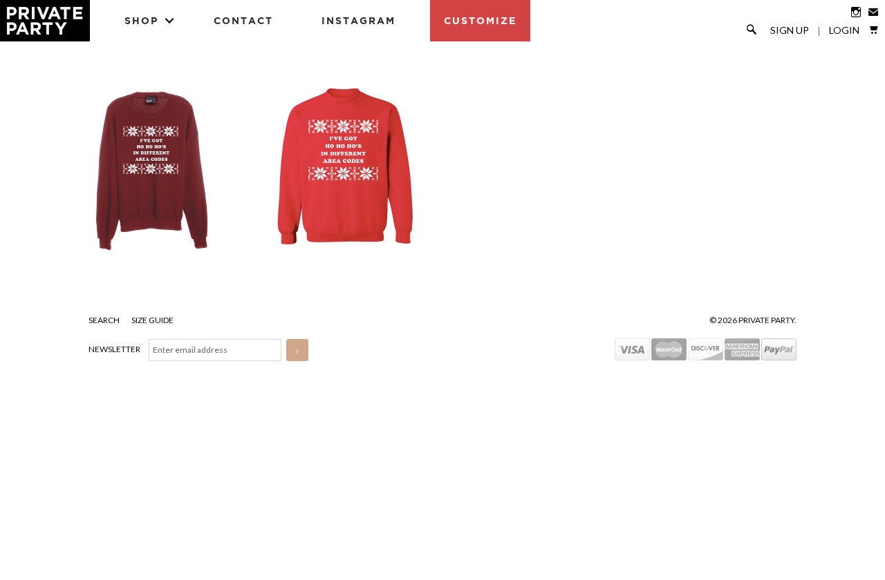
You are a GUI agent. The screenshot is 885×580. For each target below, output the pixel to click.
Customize (480, 20)
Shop (141, 20)
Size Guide (152, 320)
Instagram (358, 20)
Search (104, 320)
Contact (243, 20)
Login (844, 30)
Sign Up (789, 30)
